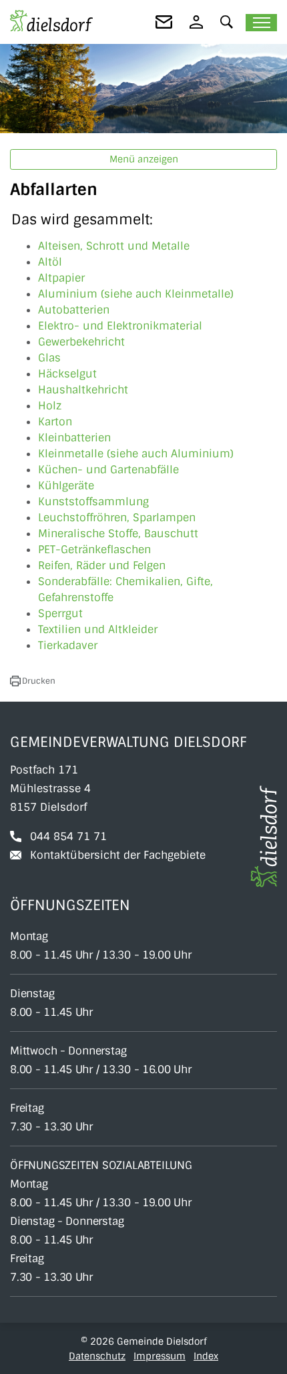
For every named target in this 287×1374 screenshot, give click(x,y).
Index (206, 1356)
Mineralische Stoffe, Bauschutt (118, 534)
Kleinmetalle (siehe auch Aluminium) (136, 454)
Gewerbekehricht (81, 342)
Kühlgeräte (66, 486)
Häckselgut (67, 374)
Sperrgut (60, 613)
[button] (227, 21)
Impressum (159, 1356)
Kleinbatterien (74, 438)
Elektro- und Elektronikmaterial (120, 326)
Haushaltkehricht (83, 390)
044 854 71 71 (68, 836)
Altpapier (61, 278)
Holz (49, 406)
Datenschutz (97, 1356)
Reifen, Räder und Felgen (102, 565)
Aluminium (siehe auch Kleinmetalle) (136, 294)
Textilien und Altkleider (98, 629)
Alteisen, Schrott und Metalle (114, 246)
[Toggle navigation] (261, 22)
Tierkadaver (67, 645)
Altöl (50, 262)
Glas (49, 358)
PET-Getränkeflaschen (94, 550)
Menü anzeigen (143, 159)
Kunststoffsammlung (93, 502)
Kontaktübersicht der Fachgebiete (118, 855)
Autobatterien (73, 310)
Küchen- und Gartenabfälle (108, 470)
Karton (55, 422)
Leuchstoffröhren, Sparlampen (117, 518)
